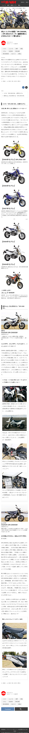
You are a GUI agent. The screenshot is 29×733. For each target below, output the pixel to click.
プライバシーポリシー (12, 729)
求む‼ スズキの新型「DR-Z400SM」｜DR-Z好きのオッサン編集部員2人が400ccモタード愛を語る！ (14, 34)
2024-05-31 (10, 42)
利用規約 (3, 729)
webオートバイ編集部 (12, 43)
